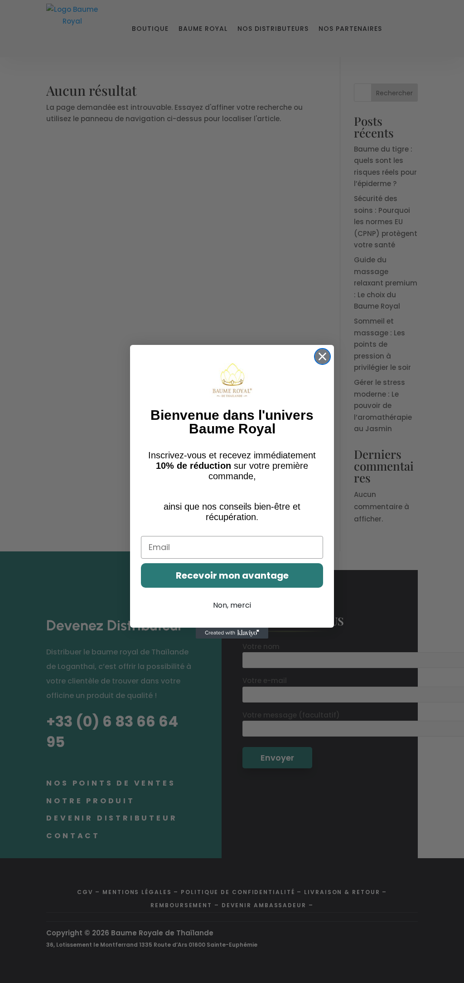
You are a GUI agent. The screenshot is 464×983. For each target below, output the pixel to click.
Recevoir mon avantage (232, 575)
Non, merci (232, 605)
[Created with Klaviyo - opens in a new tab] (232, 633)
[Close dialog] (322, 356)
